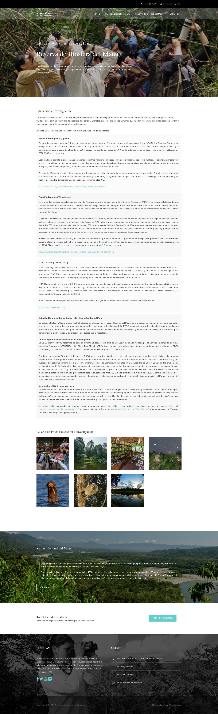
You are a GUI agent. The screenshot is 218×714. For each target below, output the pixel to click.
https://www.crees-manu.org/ (52, 307)
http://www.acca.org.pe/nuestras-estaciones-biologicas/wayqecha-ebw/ (72, 186)
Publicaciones (175, 14)
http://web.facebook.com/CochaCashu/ (130, 409)
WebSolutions (175, 705)
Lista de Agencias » (162, 618)
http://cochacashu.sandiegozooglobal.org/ (59, 409)
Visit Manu (44, 13)
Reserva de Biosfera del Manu (149, 14)
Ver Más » (45, 587)
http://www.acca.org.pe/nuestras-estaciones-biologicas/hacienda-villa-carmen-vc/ (76, 252)
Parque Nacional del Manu (117, 14)
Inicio (97, 14)
